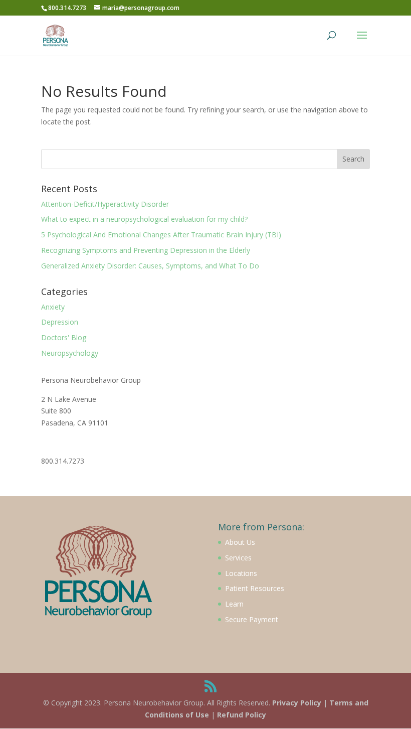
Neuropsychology (69, 353)
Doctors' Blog (63, 337)
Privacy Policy (296, 702)
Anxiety (53, 307)
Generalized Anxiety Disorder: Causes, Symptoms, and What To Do (150, 265)
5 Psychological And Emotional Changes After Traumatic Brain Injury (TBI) (161, 234)
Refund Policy (241, 714)
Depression (59, 322)
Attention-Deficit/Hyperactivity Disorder (105, 204)
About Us (240, 542)
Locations (241, 573)
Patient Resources (254, 588)
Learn (234, 604)
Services (238, 557)
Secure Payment (251, 619)
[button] (389, 14)
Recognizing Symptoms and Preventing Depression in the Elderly (145, 250)
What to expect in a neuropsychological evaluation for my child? (144, 219)
